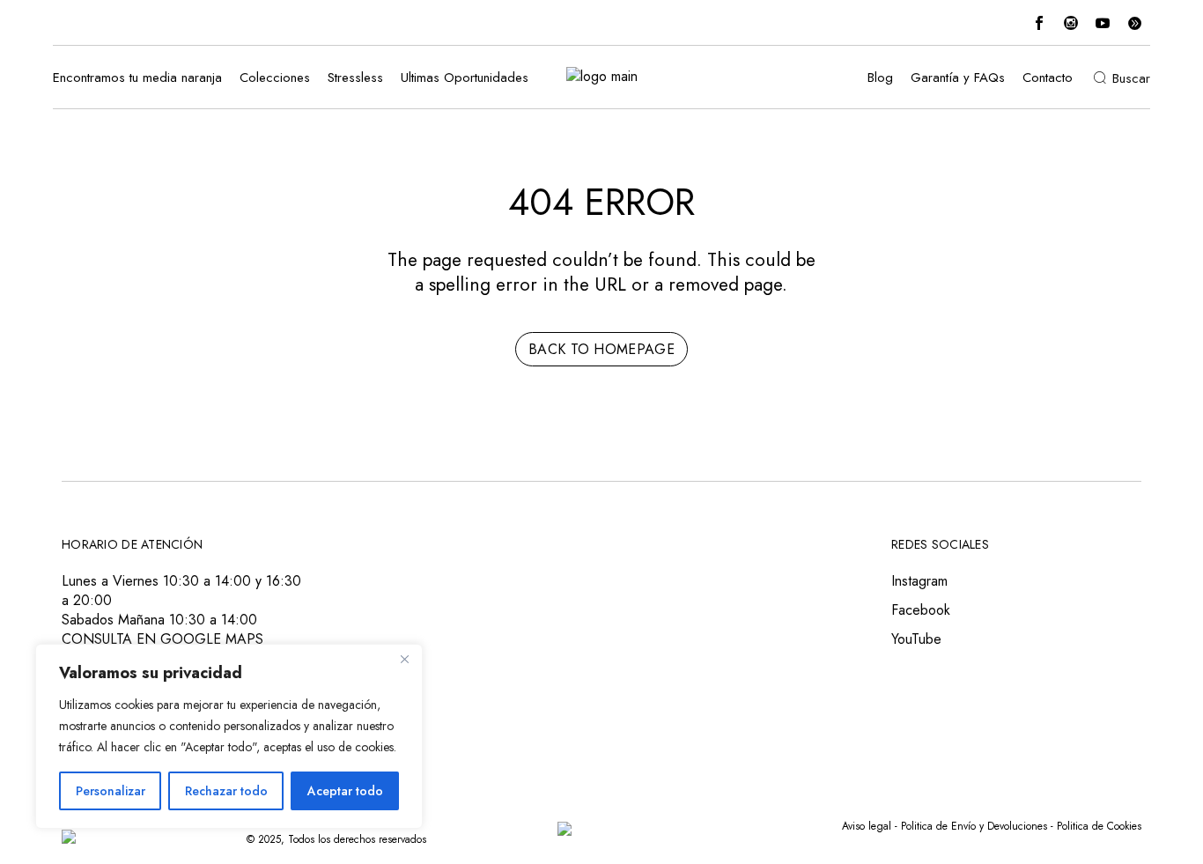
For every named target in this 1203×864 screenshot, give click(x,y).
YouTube (916, 639)
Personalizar (110, 791)
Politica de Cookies (1099, 826)
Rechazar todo (226, 791)
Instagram (919, 581)
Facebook (920, 610)
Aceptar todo (345, 791)
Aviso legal (866, 826)
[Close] (404, 658)
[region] (229, 736)
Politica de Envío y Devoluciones (974, 826)
